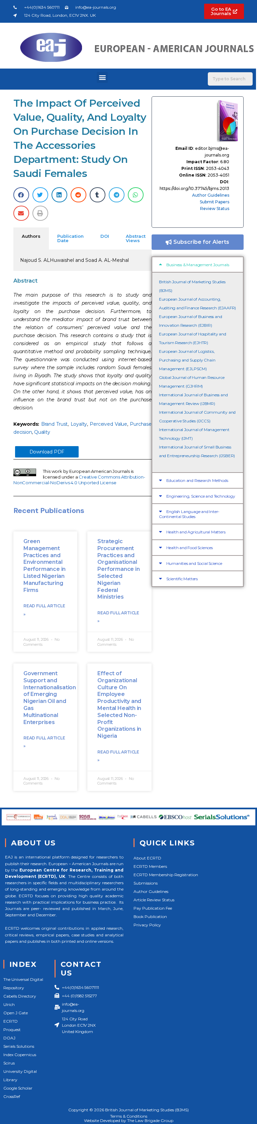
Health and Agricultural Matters (196, 531)
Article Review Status (154, 899)
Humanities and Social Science (194, 563)
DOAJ (9, 1037)
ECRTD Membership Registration (166, 874)
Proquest (12, 1029)
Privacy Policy (147, 924)
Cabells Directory (19, 996)
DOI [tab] (104, 236)
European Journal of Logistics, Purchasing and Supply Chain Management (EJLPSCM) (187, 360)
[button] (102, 77)
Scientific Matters (182, 578)
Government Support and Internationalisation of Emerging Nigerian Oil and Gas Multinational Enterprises (49, 697)
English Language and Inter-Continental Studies (189, 514)
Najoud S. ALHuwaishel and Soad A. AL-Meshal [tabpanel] (74, 260)
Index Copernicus (19, 1054)
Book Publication (150, 916)
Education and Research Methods (197, 480)
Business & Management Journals (197, 264)
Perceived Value (108, 424)
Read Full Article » (44, 609)
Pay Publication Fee (153, 908)
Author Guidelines (210, 195)
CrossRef (11, 1096)
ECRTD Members (150, 866)
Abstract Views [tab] (136, 238)
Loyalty (79, 424)
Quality (42, 432)
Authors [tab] (31, 236)
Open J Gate (15, 1012)
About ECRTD (147, 857)
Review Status (214, 208)
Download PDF (47, 452)
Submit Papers (214, 201)
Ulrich (9, 1004)
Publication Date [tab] (70, 238)
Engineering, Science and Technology (200, 496)
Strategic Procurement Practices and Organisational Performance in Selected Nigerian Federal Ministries (118, 569)
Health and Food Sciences (189, 547)
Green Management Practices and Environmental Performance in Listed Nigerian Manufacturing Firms (44, 565)
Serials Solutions (18, 1046)
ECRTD (10, 1021)
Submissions (146, 883)
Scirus (9, 1062)
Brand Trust (54, 424)
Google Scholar (17, 1088)
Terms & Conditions (128, 1116)
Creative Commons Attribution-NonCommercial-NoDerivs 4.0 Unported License (79, 479)
